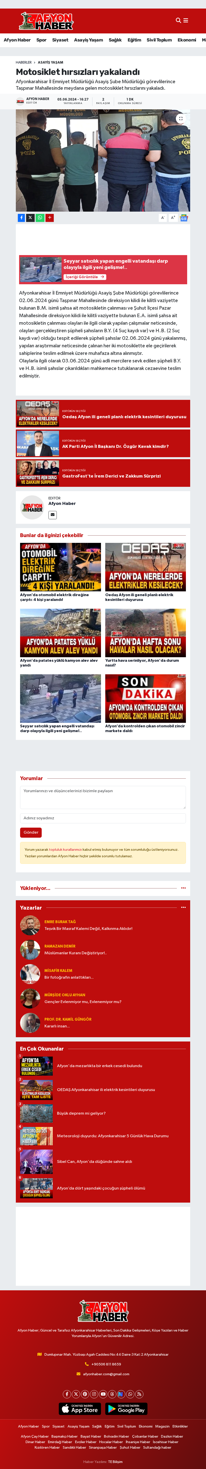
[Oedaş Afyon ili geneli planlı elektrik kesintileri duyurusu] (145, 567)
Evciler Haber (85, 1442)
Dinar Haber (35, 1442)
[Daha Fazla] (49, 218)
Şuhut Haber (130, 1447)
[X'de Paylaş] (30, 218)
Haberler (24, 62)
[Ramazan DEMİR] (30, 949)
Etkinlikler (180, 1426)
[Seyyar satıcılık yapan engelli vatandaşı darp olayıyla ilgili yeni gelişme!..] (60, 698)
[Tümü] (183, 888)
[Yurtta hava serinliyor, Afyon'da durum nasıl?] (145, 633)
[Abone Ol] (184, 218)
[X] (76, 1394)
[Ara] (178, 21)
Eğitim (134, 40)
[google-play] (126, 1409)
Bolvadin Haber (116, 1436)
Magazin (162, 1426)
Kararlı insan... (57, 1026)
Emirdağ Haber (60, 1442)
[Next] (121, 1394)
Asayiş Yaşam (88, 40)
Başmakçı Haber (65, 1436)
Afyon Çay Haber (35, 1436)
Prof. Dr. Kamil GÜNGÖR (67, 1019)
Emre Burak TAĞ (60, 922)
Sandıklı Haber (74, 1447)
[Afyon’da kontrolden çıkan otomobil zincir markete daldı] (145, 698)
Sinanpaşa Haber (103, 1447)
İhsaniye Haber (138, 1442)
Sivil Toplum (159, 40)
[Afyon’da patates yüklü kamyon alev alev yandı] (60, 633)
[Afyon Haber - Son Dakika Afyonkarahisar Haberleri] (46, 21)
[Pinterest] (85, 1394)
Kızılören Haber (47, 1447)
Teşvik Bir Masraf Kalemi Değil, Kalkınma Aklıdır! (88, 929)
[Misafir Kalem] (30, 974)
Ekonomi (187, 40)
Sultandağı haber (157, 1447)
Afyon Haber (17, 40)
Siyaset (60, 40)
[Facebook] (67, 1394)
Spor (41, 40)
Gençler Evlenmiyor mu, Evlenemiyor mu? (83, 1002)
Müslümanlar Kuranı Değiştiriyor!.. (75, 953)
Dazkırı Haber (172, 1436)
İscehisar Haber (165, 1442)
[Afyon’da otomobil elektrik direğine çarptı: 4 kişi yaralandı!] (60, 567)
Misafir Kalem (58, 971)
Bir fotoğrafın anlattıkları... (69, 977)
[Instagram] (94, 1394)
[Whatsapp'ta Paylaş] (40, 218)
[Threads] (112, 1394)
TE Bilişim (115, 1462)
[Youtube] (103, 1394)
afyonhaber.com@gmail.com (106, 1374)
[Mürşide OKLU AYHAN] (30, 998)
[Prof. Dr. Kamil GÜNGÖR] (30, 1023)
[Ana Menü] (185, 21)
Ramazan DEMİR (59, 946)
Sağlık (115, 40)
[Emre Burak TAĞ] (30, 925)
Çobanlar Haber (145, 1436)
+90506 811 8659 (106, 1364)
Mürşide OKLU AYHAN (64, 995)
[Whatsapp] (130, 1394)
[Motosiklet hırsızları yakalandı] (103, 160)
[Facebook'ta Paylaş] (21, 218)
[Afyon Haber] (32, 507)
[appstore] (80, 1409)
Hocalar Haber (111, 1442)
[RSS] (139, 1394)
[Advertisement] (103, 1246)
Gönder (31, 832)
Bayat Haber (91, 1436)
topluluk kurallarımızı (66, 849)
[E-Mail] (52, 515)
